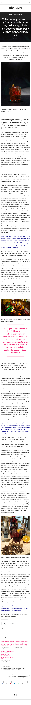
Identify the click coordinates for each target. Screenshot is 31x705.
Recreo (10, 14)
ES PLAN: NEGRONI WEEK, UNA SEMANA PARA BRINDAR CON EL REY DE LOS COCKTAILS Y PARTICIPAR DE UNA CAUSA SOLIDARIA (7, 643)
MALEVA (16, 38)
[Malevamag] (15, 8)
